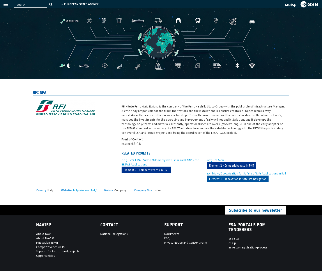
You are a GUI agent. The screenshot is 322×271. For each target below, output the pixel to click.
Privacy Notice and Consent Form (185, 243)
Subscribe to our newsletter (255, 210)
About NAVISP (45, 238)
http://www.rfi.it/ (85, 190)
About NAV (43, 234)
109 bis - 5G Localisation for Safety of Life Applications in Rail (246, 173)
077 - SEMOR (215, 160)
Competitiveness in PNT (51, 247)
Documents (171, 234)
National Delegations (114, 234)
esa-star (233, 239)
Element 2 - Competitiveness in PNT (146, 170)
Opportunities (45, 256)
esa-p (232, 243)
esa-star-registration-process (247, 247)
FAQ (167, 238)
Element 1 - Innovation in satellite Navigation (237, 179)
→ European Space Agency (79, 4)
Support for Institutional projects (58, 251)
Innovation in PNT (47, 243)
